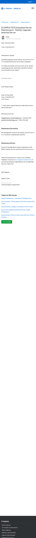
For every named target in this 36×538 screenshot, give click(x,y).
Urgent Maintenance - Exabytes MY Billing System (16, 198)
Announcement (25, 22)
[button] (33, 8)
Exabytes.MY (14, 22)
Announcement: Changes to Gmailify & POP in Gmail (17, 206)
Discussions (4, 22)
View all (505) (6, 222)
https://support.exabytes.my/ (22, 159)
